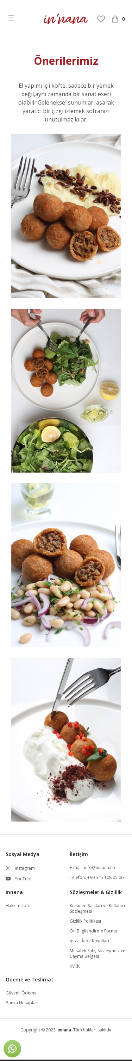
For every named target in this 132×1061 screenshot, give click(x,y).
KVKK (75, 966)
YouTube (24, 879)
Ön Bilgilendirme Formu (93, 931)
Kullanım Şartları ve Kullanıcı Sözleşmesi (97, 908)
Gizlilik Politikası (85, 921)
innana (64, 1030)
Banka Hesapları (22, 1003)
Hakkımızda (17, 906)
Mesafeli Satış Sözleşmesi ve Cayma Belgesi (97, 953)
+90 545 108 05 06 (105, 877)
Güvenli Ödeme (21, 993)
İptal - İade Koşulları (89, 941)
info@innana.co (99, 867)
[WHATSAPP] (12, 1048)
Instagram (25, 868)
